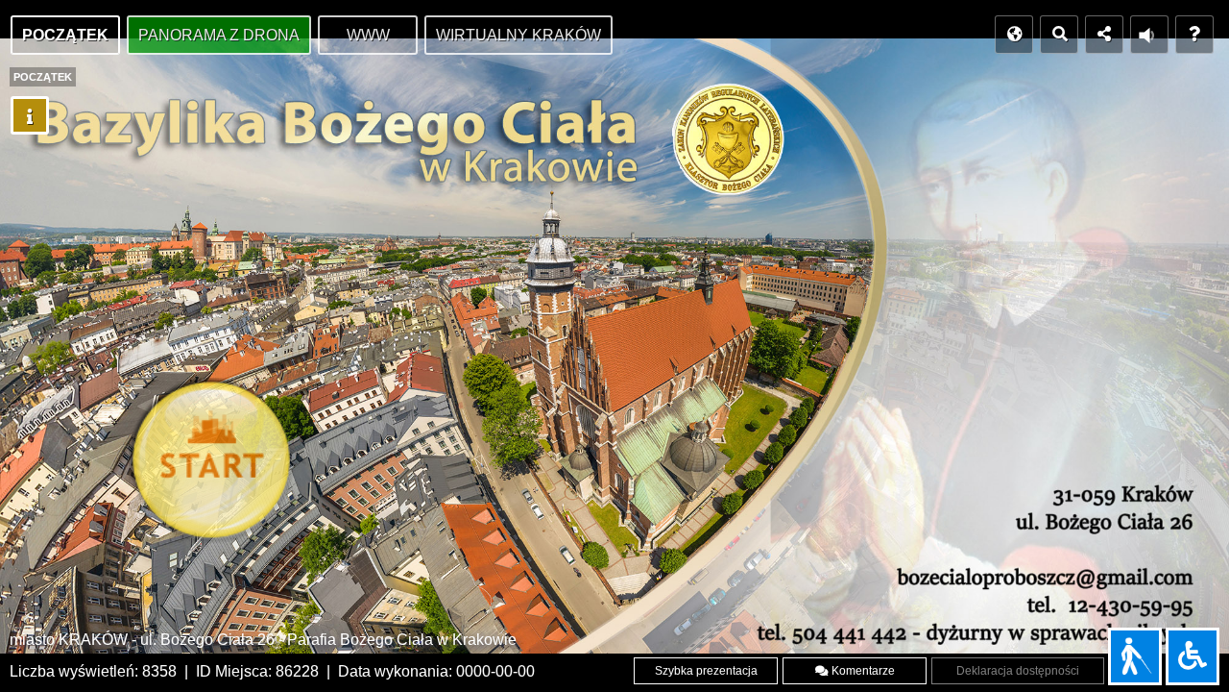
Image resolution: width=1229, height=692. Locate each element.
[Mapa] (1014, 34)
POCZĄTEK (65, 35)
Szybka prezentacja (706, 671)
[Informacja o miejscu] (30, 115)
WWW (368, 35)
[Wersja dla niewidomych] (1135, 656)
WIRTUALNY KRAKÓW (518, 35)
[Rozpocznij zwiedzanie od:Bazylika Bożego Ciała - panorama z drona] (216, 465)
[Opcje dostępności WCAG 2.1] (1192, 656)
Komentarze (862, 671)
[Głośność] (1149, 34)
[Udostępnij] (1104, 34)
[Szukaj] (1059, 34)
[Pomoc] (1194, 34)
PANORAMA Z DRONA (219, 35)
